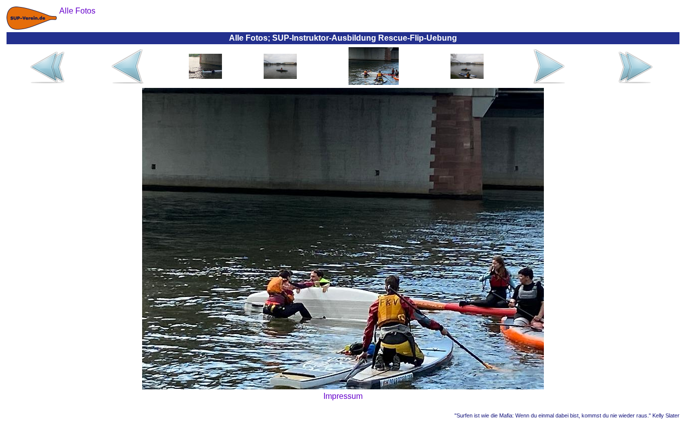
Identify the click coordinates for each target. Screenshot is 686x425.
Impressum (343, 396)
